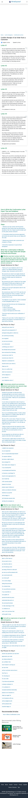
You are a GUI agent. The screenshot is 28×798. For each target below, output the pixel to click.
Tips (19, 787)
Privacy (20, 784)
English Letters (6, 42)
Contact (16, 784)
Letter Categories (9, 35)
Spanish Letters (17, 42)
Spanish (25, 784)
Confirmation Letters (18, 35)
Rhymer (11, 793)
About (6, 784)
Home (2, 35)
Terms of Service (12, 787)
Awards (11, 784)
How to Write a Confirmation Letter (11, 714)
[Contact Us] (26, 1)
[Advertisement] (14, 19)
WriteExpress (16, 2)
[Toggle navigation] (2, 2)
